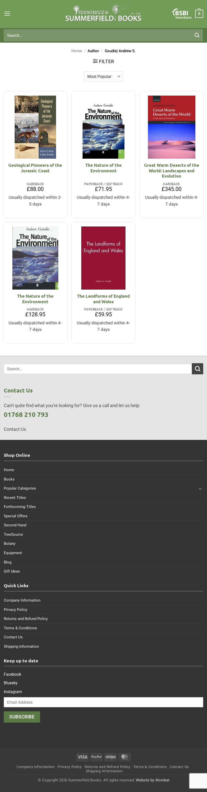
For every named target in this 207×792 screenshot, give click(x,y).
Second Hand (15, 525)
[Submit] (197, 35)
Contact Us (13, 637)
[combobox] (103, 35)
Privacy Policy (15, 609)
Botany (9, 543)
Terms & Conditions (20, 628)
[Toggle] (200, 488)
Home (76, 51)
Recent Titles (15, 497)
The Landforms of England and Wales (103, 298)
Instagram (13, 691)
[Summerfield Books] (104, 12)
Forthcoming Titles (20, 506)
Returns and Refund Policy (26, 618)
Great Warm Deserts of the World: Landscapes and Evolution (171, 170)
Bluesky (11, 683)
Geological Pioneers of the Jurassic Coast (35, 167)
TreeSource (13, 534)
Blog (7, 562)
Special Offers (16, 516)
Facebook (12, 674)
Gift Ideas (12, 571)
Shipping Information (21, 646)
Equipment (13, 553)
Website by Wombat (152, 780)
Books (9, 479)
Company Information (22, 600)
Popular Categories (20, 488)
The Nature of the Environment (103, 167)
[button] (7, 14)
